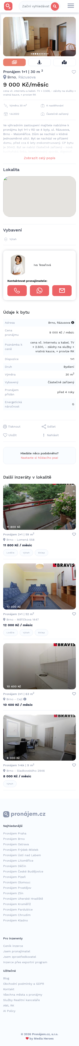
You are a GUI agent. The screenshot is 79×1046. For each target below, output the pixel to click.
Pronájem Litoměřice (18, 860)
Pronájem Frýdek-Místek (20, 849)
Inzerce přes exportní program (25, 962)
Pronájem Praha (14, 833)
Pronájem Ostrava (16, 844)
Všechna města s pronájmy (22, 994)
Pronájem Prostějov (17, 887)
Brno (11, 77)
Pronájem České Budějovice (23, 871)
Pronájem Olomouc (17, 882)
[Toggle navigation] (71, 6)
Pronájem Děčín (14, 866)
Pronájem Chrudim (17, 915)
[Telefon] (17, 290)
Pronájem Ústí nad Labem (22, 855)
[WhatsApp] (39, 290)
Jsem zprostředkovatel (19, 956)
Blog (6, 978)
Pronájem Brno (14, 838)
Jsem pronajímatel (16, 951)
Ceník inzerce (13, 946)
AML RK (8, 1005)
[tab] (14, 62)
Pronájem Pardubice (18, 909)
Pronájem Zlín (13, 893)
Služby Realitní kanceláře (21, 1000)
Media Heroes (44, 1038)
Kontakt (8, 989)
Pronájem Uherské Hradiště (23, 898)
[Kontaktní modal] (62, 290)
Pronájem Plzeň (14, 877)
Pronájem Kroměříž (17, 904)
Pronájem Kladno (15, 920)
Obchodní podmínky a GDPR (23, 983)
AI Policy (9, 1011)
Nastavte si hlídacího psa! (39, 457)
